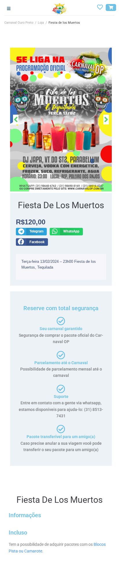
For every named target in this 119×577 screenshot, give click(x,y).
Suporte (61, 396)
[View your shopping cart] (111, 7)
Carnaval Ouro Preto (18, 23)
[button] (31, 231)
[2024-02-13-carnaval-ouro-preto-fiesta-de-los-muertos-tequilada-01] (61, 119)
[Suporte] (61, 389)
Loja (41, 23)
